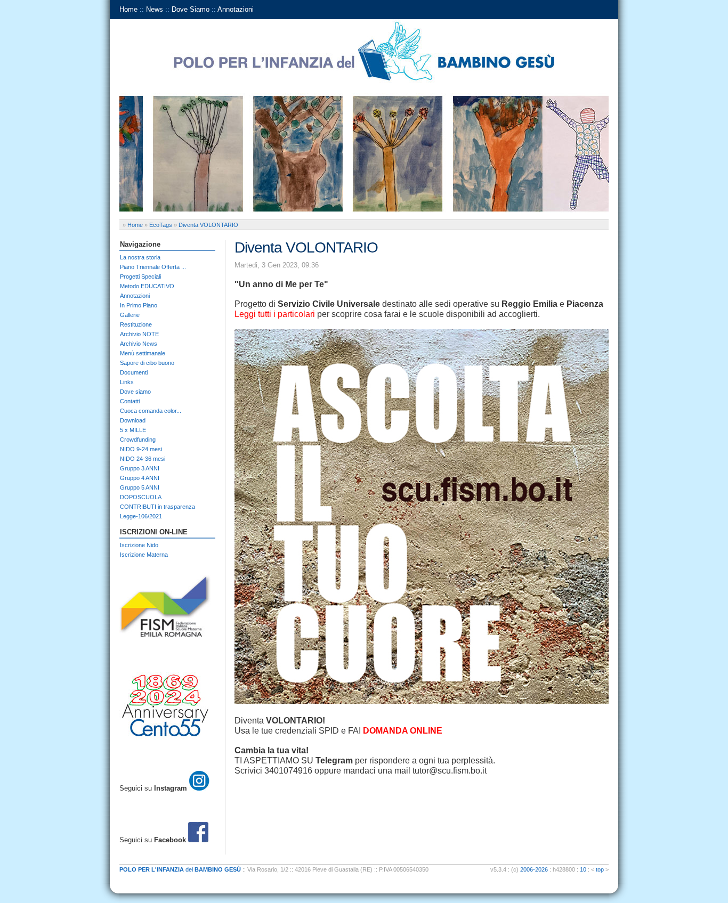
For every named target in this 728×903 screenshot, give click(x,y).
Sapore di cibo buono (147, 363)
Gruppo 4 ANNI (139, 478)
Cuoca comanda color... (150, 411)
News (154, 9)
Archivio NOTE (139, 334)
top (600, 869)
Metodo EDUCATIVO (147, 286)
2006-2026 (534, 869)
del (180, 869)
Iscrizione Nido (139, 545)
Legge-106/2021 (141, 516)
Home (128, 9)
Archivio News (138, 343)
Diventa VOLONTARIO (208, 225)
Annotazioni (235, 9)
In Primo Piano (138, 305)
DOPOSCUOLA (140, 497)
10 (583, 869)
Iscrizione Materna (144, 554)
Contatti (130, 401)
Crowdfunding (138, 439)
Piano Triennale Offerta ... (153, 267)
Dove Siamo (190, 9)
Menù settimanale (142, 353)
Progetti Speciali (140, 276)
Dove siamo (135, 391)
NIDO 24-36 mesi (142, 458)
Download (132, 420)
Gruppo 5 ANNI (139, 487)
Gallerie (130, 315)
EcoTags (160, 225)
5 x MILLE (133, 430)
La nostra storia (140, 257)
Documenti (134, 372)
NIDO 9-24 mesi (141, 449)
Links (127, 382)
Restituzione (136, 324)
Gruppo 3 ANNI (139, 468)
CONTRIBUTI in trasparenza (157, 506)
